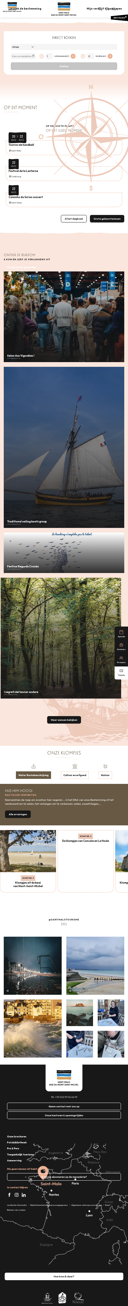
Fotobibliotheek (17, 1142)
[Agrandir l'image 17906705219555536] (33, 1028)
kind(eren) (101, 56)
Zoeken (64, 66)
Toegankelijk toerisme (20, 1154)
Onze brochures (16, 1136)
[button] (100, 9)
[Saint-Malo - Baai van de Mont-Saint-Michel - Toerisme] (63, 9)
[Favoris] (107, 9)
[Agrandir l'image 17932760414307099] (79, 1012)
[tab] (33, 771)
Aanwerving (14, 1160)
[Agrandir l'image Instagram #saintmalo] (33, 966)
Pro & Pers (13, 1148)
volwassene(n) (61, 56)
